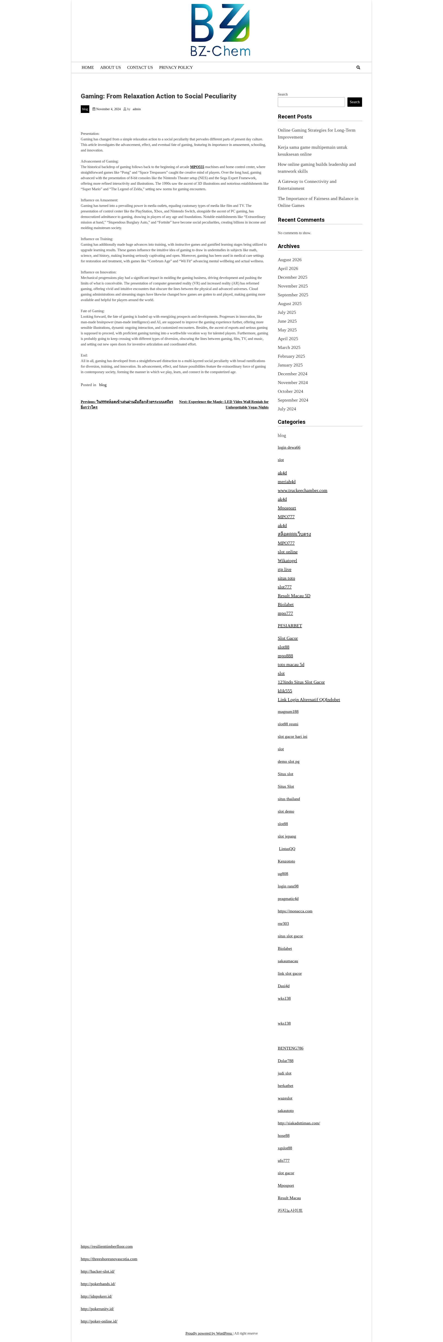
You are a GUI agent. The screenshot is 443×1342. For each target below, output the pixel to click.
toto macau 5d (291, 664)
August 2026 (290, 259)
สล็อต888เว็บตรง (294, 534)
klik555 (285, 690)
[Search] (358, 68)
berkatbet (285, 1085)
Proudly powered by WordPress (209, 1333)
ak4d (282, 472)
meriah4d (287, 481)
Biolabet (286, 604)
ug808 (283, 873)
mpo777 (285, 613)
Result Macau (289, 1198)
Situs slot (285, 774)
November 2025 (293, 285)
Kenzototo (286, 861)
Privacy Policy (176, 67)
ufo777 (284, 1160)
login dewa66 (289, 447)
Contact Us (140, 67)
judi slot (284, 1073)
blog (85, 109)
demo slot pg (288, 761)
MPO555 (197, 167)
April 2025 (288, 338)
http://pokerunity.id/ (97, 1308)
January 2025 (290, 364)
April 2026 (288, 268)
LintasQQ (287, 848)
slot (281, 459)
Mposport (287, 507)
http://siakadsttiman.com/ (299, 1123)
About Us (110, 67)
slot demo (286, 811)
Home (88, 67)
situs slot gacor (290, 936)
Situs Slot (286, 786)
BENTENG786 (290, 1048)
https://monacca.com (295, 911)
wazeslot (285, 1098)
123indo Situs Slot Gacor (301, 682)
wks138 (284, 998)
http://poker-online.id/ (99, 1321)
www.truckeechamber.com (302, 490)
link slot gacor (290, 973)
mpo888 (285, 655)
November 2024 (293, 382)
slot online (288, 551)
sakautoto (286, 1110)
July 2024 (287, 408)
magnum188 (288, 711)
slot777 (285, 586)
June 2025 (287, 321)
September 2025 (293, 294)
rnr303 (283, 923)
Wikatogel (287, 560)
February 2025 (291, 356)
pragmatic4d (288, 898)
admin (137, 109)
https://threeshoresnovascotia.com (109, 1259)
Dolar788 (285, 1060)
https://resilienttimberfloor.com (107, 1246)
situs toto (286, 578)
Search (283, 94)
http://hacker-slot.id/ (98, 1271)
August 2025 (290, 303)
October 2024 (290, 391)
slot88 (283, 646)
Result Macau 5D (294, 595)
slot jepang (287, 836)
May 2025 (287, 329)
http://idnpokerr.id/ (96, 1296)
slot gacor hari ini (292, 736)
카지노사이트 (290, 1210)
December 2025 (292, 277)
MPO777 (286, 516)
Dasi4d (284, 986)
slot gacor (286, 1173)
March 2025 (289, 347)
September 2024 (293, 400)
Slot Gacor (288, 638)
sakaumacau (288, 961)
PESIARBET (290, 625)
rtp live (284, 569)
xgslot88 (285, 1148)
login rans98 (288, 886)
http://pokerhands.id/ (98, 1283)
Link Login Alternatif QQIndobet (309, 699)
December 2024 (292, 373)
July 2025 (287, 312)
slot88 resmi (288, 724)
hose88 (284, 1135)
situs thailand (289, 799)
